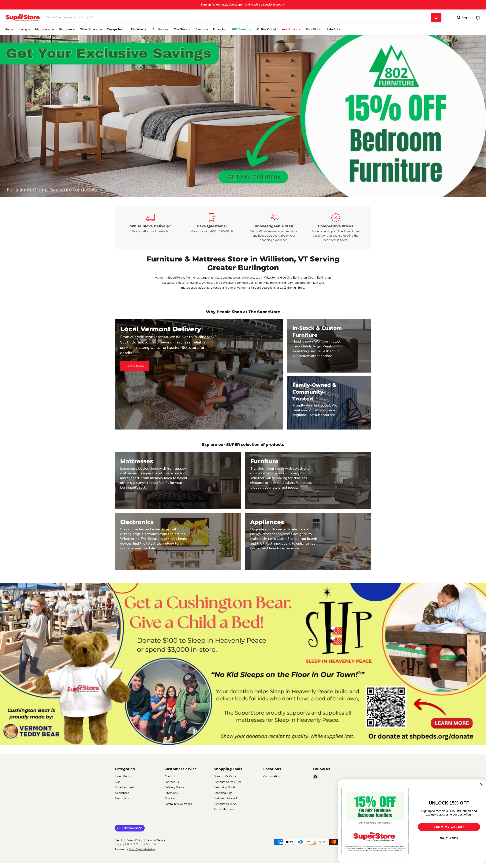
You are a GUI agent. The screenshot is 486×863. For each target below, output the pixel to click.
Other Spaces (90, 29)
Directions (171, 793)
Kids (117, 782)
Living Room (123, 776)
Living (23, 29)
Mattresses (43, 29)
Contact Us (171, 782)
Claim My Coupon (449, 826)
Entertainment (124, 787)
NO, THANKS (449, 838)
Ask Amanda (291, 29)
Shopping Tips (223, 793)
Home (9, 29)
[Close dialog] (481, 784)
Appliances (160, 29)
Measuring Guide (224, 787)
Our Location (271, 776)
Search (118, 840)
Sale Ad (332, 29)
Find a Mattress (224, 809)
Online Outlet (266, 29)
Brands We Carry (225, 776)
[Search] (436, 17)
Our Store (181, 29)
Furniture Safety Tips (227, 782)
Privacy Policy (134, 840)
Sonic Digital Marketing (142, 849)
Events (201, 29)
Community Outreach (178, 804)
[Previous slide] (10, 116)
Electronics (139, 29)
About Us (170, 776)
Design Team (116, 29)
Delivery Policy (174, 787)
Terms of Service (155, 840)
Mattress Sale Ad (225, 798)
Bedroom (66, 29)
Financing (219, 29)
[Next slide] (475, 116)
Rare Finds (313, 29)
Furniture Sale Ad (225, 804)
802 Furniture (241, 29)
